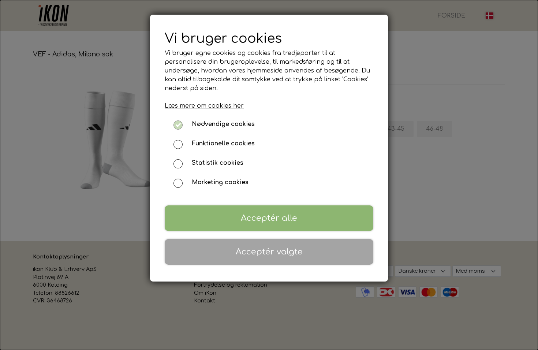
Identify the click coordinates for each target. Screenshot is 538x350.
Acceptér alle (269, 218)
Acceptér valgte (269, 251)
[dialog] (269, 175)
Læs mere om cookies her (204, 106)
